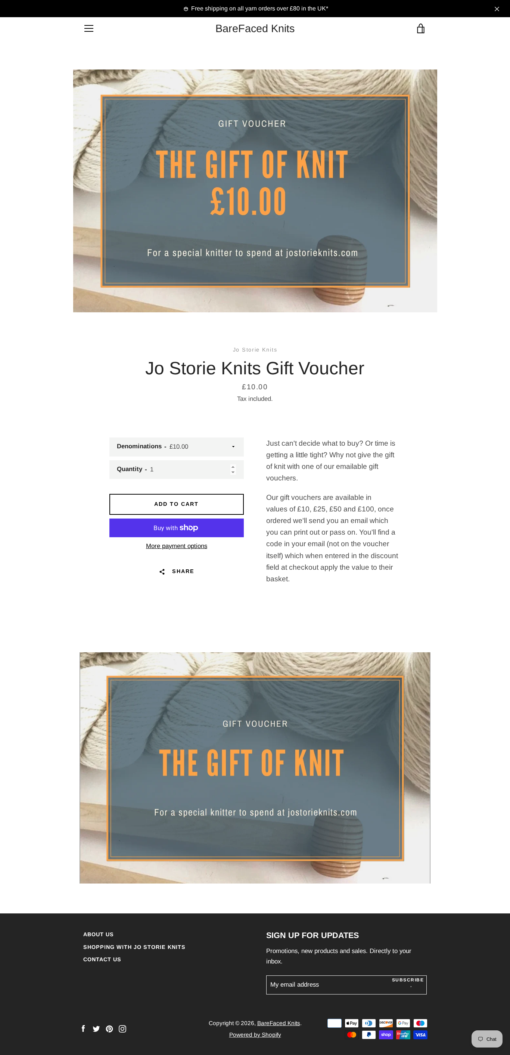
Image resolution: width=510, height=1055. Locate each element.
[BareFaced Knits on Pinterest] (109, 1028)
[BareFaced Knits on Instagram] (122, 1028)
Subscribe (408, 980)
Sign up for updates (312, 935)
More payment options (176, 546)
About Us (98, 934)
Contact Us (102, 959)
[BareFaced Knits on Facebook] (83, 1028)
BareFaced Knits (255, 28)
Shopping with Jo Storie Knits (134, 947)
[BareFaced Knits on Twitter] (96, 1028)
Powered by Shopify (255, 1034)
